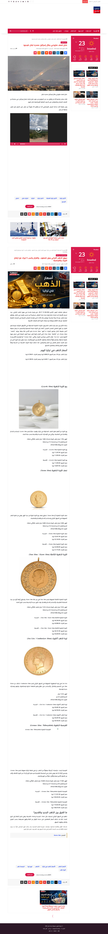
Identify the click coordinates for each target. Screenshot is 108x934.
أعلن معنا (45, 929)
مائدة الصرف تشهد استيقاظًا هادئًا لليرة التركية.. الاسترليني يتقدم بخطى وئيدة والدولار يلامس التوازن (92, 81)
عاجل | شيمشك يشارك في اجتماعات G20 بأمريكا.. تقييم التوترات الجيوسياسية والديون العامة (92, 102)
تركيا (32, 198)
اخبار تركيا (40, 198)
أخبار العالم (73, 31)
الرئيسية (95, 31)
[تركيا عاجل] (97, 10)
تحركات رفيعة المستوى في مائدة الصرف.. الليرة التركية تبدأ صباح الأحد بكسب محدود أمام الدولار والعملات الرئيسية (79, 82)
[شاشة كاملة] (12, 144)
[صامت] (15, 144)
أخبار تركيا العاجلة (51, 198)
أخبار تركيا (88, 31)
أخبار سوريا (80, 31)
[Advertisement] (38, 16)
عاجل (17, 198)
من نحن (49, 929)
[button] (38, 129)
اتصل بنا (63, 929)
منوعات (66, 31)
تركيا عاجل (25, 198)
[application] (38, 129)
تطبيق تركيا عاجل (57, 31)
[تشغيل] (65, 144)
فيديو (63, 201)
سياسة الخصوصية (56, 929)
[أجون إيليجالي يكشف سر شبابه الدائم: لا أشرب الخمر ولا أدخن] (79, 94)
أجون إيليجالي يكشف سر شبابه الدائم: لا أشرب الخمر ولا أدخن (80, 101)
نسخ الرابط (29, 206)
